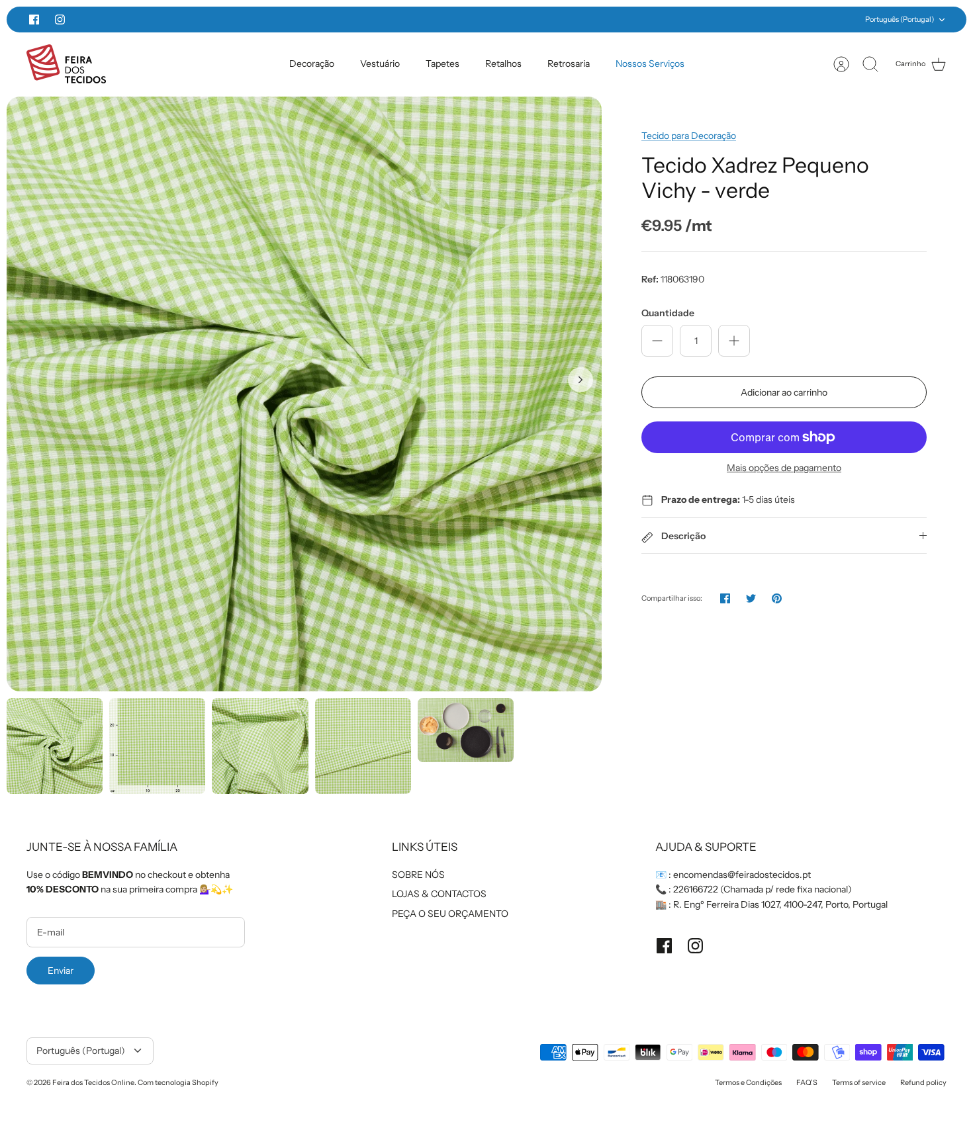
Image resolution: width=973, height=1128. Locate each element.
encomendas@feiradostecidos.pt (742, 875)
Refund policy (923, 1082)
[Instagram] (60, 19)
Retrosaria (568, 63)
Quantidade (667, 313)
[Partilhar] (725, 598)
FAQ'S (806, 1082)
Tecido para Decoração (688, 136)
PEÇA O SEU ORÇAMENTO (450, 914)
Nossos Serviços (650, 63)
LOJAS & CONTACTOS (439, 894)
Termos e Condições (748, 1082)
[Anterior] (277, 20)
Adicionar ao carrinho (784, 392)
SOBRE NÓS (418, 875)
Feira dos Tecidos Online (93, 1082)
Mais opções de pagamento (784, 468)
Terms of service (859, 1082)
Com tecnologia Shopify (178, 1082)
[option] (304, 394)
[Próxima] (696, 20)
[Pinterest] (777, 598)
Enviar (60, 970)
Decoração (311, 63)
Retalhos (503, 63)
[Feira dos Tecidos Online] (66, 63)
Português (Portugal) (899, 19)
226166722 (695, 889)
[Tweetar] (751, 598)
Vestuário (380, 63)
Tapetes (442, 63)
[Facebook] (34, 19)
